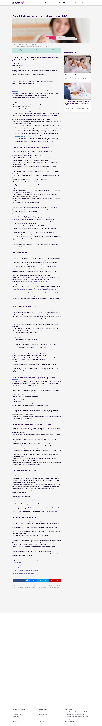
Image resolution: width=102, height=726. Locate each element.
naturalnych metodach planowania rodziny (38, 281)
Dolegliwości (66, 2)
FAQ (40, 724)
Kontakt (41, 711)
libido (33, 347)
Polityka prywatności (70, 719)
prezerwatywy (31, 288)
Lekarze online (15, 10)
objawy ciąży (25, 499)
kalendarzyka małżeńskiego (42, 277)
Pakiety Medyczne (75, 2)
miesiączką (20, 173)
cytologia (49, 217)
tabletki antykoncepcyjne (50, 289)
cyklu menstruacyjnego (47, 115)
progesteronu (53, 232)
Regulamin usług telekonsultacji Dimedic (74, 714)
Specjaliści (58, 2)
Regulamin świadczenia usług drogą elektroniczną (77, 711)
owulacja (28, 63)
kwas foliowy (34, 221)
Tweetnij (44, 580)
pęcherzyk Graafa (31, 181)
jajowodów (28, 192)
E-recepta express (16, 714)
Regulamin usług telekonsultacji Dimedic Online (76, 716)
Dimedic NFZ (15, 721)
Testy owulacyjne (16, 364)
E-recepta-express (49, 2)
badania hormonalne (30, 217)
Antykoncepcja (33, 10)
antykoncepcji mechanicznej (19, 288)
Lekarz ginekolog (16, 236)
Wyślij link (56, 580)
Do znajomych (32, 580)
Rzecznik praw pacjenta (71, 721)
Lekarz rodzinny (16, 716)
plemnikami (21, 65)
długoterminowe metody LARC (34, 289)
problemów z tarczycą (43, 209)
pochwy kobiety (32, 266)
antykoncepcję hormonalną (18, 289)
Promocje (41, 721)
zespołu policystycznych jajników (24, 209)
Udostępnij (19, 580)
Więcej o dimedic (86, 2)
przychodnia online (54, 79)
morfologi (22, 217)
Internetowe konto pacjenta (71, 724)
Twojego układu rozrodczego (51, 511)
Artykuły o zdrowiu (24, 10)
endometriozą (43, 139)
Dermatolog (15, 719)
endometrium (54, 403)
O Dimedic (41, 719)
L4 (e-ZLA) (41, 716)
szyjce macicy (15, 192)
